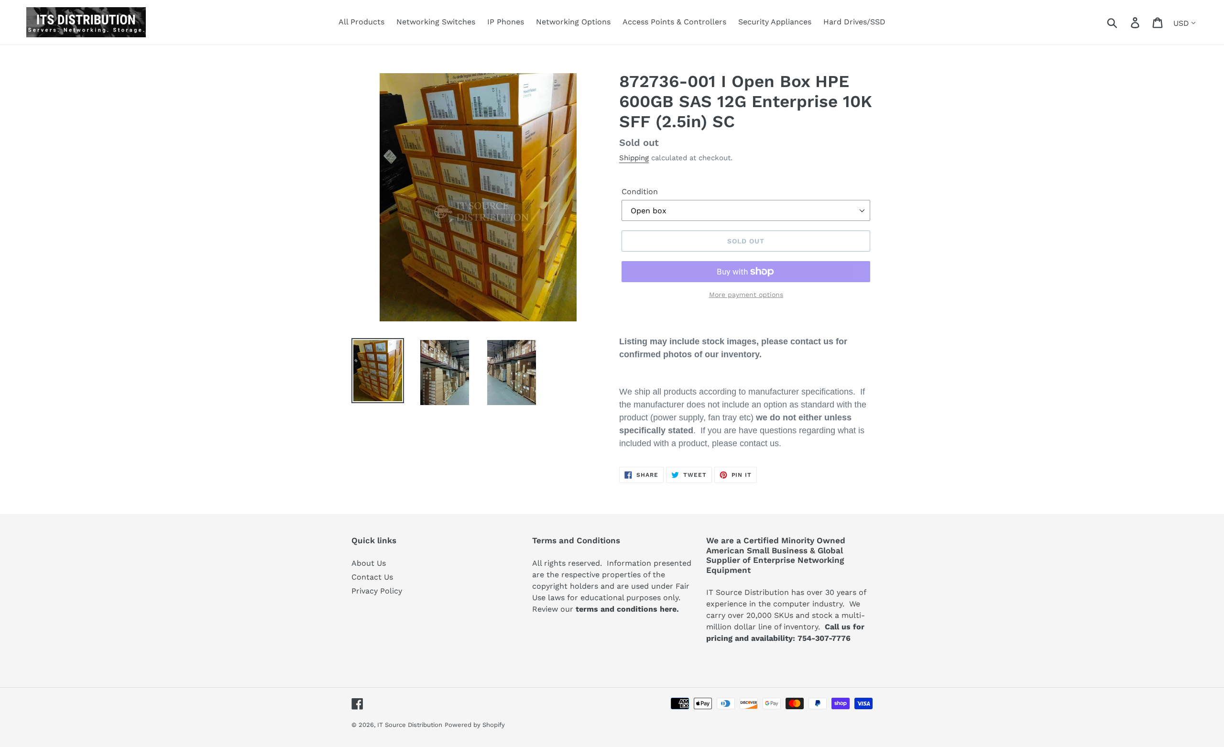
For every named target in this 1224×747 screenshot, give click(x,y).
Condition (640, 191)
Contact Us (372, 577)
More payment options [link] (746, 294)
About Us (368, 563)
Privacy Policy (376, 590)
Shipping (634, 158)
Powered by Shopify (475, 724)
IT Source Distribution (409, 724)
